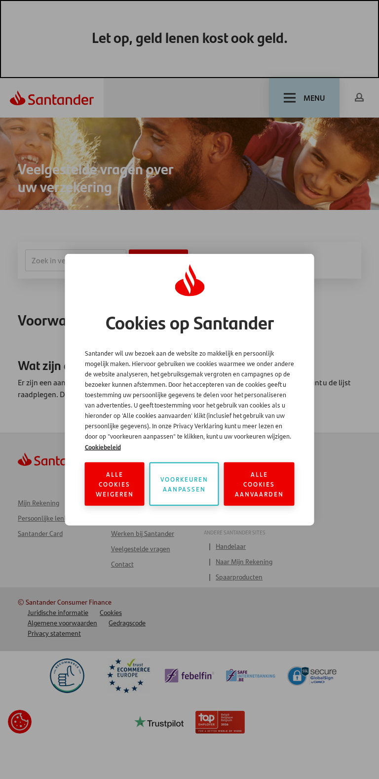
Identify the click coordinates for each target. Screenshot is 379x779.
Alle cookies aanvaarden (259, 483)
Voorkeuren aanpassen (184, 483)
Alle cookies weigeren (115, 483)
